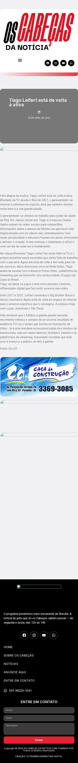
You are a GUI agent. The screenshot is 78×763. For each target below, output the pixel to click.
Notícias (11, 664)
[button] (20, 60)
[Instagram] (55, 63)
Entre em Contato (19, 680)
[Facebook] (48, 63)
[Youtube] (63, 63)
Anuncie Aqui (15, 672)
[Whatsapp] (71, 63)
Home (8, 647)
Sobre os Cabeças (19, 655)
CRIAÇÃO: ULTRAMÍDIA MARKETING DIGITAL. (39, 756)
